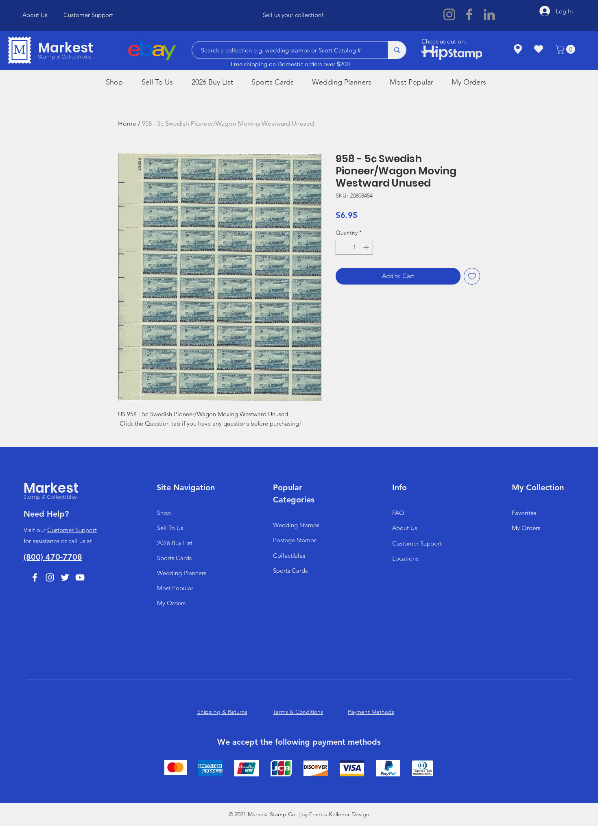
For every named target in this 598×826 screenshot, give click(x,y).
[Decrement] (342, 247)
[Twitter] (64, 577)
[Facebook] (469, 14)
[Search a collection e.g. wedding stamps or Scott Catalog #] (397, 50)
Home (127, 123)
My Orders (171, 603)
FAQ (398, 513)
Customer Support (72, 530)
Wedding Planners (181, 573)
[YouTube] (79, 577)
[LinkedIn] (489, 14)
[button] (566, 49)
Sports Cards (174, 558)
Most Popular (175, 588)
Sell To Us (170, 528)
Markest (65, 47)
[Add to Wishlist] (472, 276)
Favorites (524, 513)
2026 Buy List (174, 543)
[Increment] (367, 247)
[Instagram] (449, 14)
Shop (164, 513)
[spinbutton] (354, 247)
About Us (404, 528)
